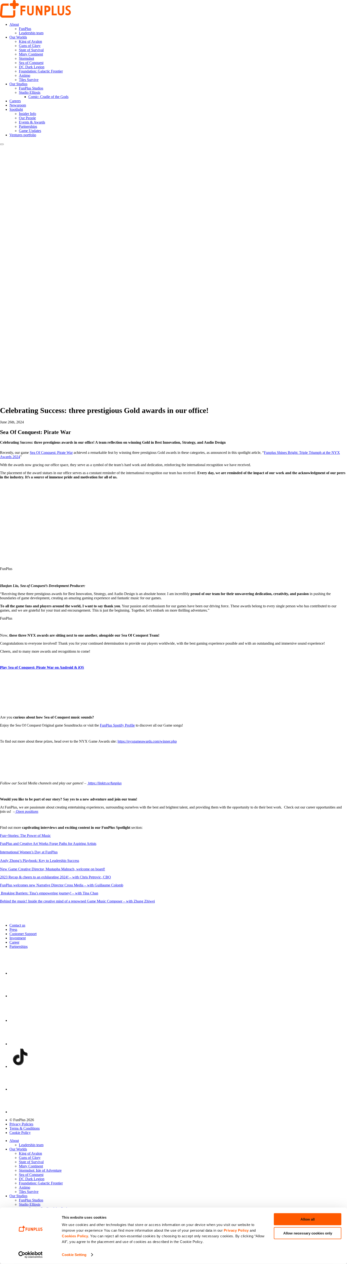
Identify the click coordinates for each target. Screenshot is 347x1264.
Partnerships (28, 126)
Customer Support (23, 934)
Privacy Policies (21, 1124)
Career (14, 942)
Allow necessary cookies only (307, 1233)
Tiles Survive (28, 80)
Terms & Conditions (24, 1128)
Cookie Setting (74, 1255)
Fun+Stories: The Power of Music (25, 836)
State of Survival (31, 50)
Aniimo (24, 75)
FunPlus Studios (31, 88)
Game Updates (30, 131)
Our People (27, 118)
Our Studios (18, 84)
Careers (15, 101)
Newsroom (17, 105)
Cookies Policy (75, 1236)
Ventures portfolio (22, 135)
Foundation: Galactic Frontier (41, 71)
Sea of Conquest (31, 63)
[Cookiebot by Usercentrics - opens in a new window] (30, 1254)
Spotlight (16, 109)
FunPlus (25, 29)
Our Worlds (18, 37)
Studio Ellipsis (29, 92)
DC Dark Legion (31, 67)
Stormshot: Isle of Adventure (40, 1170)
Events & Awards (32, 122)
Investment (17, 938)
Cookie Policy (20, 1133)
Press (13, 930)
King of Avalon (30, 41)
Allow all (307, 1219)
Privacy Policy (236, 1230)
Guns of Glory (30, 46)
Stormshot (26, 58)
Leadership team (31, 33)
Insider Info (27, 114)
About (14, 24)
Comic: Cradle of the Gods (48, 97)
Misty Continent (31, 54)
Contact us (17, 925)
